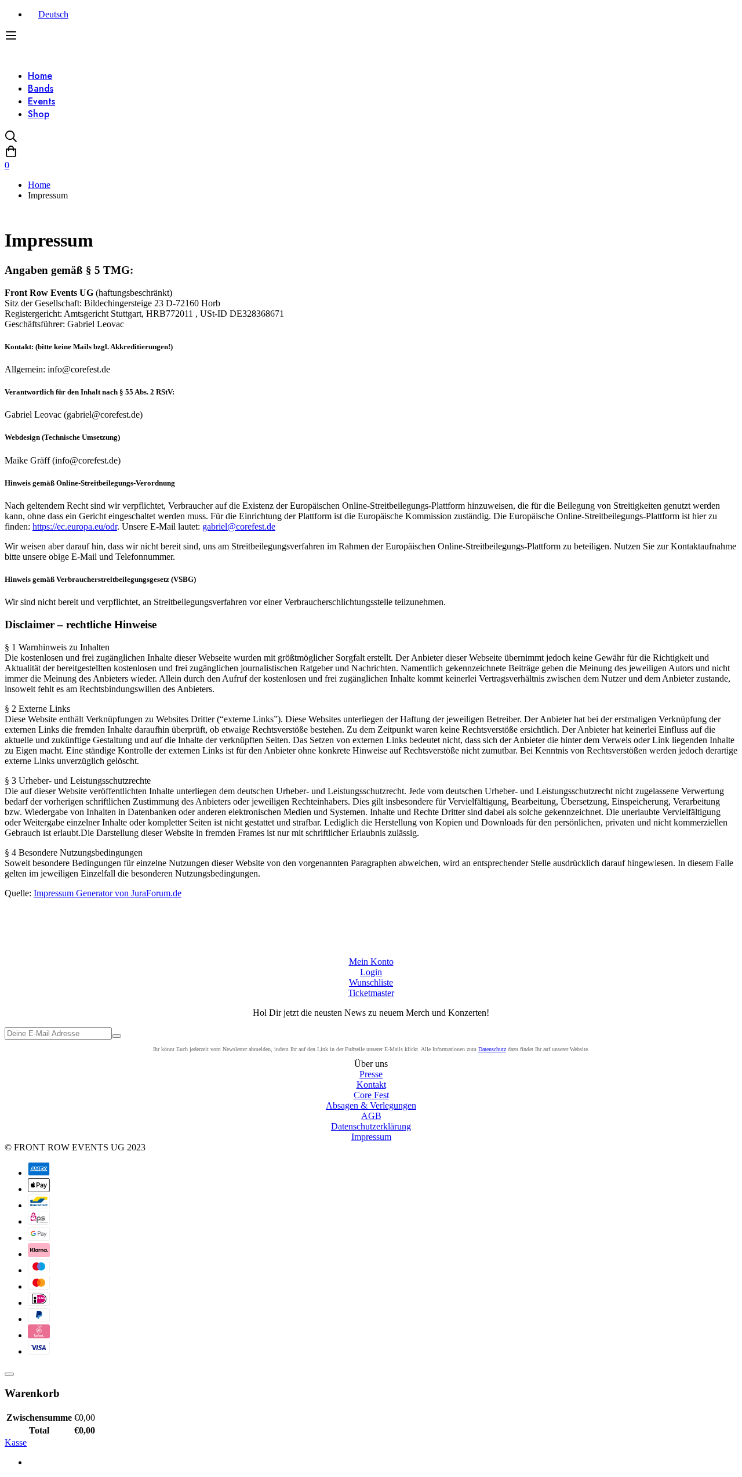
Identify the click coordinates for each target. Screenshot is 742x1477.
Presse (371, 1074)
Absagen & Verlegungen (371, 1105)
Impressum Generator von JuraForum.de (107, 893)
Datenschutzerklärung (371, 1126)
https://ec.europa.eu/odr (74, 526)
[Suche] (371, 137)
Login (371, 972)
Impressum (371, 1137)
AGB (371, 1116)
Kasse (16, 1442)
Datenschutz (492, 1049)
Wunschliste (371, 982)
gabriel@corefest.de (238, 526)
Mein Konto (371, 961)
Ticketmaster (371, 993)
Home (39, 185)
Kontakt (371, 1084)
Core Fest (371, 1095)
